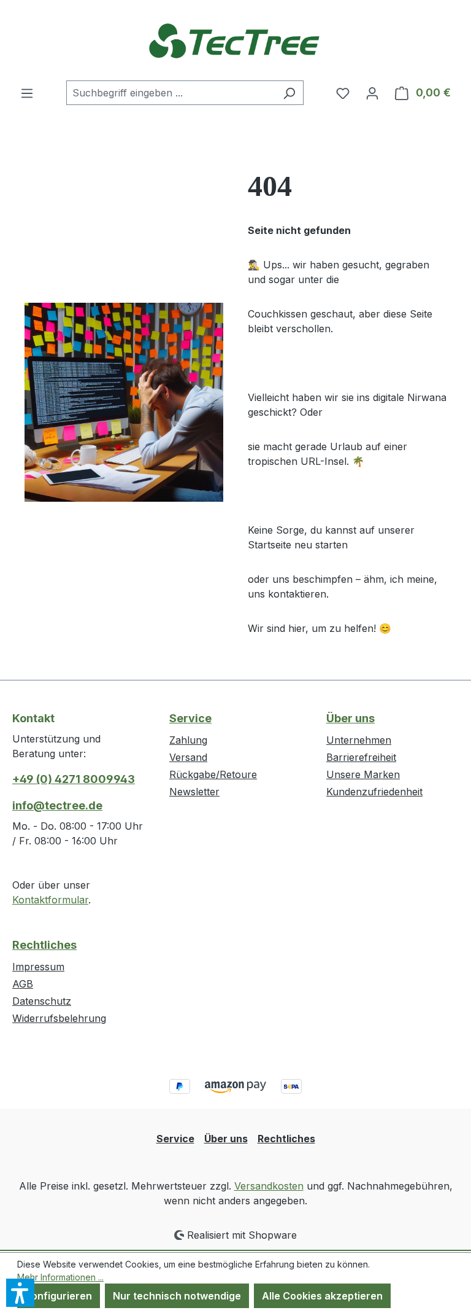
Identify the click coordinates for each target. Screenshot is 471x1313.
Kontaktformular (50, 900)
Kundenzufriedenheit (374, 791)
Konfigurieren (58, 1296)
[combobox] (170, 92)
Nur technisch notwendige (177, 1296)
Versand (188, 757)
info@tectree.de (57, 805)
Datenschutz (41, 1001)
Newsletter (194, 791)
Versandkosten (269, 1186)
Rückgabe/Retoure (213, 774)
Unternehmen (358, 740)
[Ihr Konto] (372, 92)
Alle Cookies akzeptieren (322, 1296)
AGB (22, 984)
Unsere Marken (363, 774)
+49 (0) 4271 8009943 (73, 779)
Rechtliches (44, 944)
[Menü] (27, 92)
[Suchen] (289, 92)
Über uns (350, 718)
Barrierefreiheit (361, 757)
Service (190, 718)
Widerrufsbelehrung (59, 1018)
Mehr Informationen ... (60, 1277)
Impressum (38, 966)
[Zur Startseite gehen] (235, 40)
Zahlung (188, 740)
